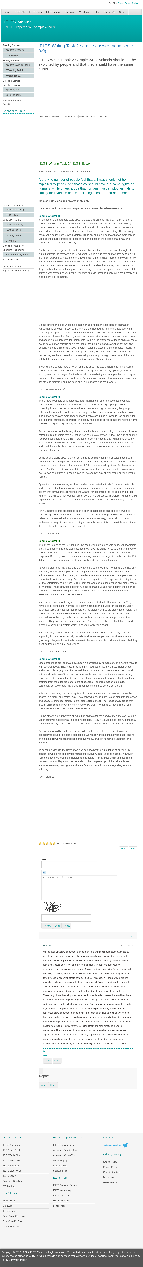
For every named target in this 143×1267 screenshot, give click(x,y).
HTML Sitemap (110, 1182)
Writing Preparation (12, 220)
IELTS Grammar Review (65, 1185)
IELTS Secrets (10, 1211)
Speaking (7, 104)
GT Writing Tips (61, 1160)
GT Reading (12, 55)
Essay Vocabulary (12, 266)
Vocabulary (84, 12)
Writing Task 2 (13, 76)
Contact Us (109, 12)
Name (43, 859)
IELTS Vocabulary (62, 1190)
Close (53, 1085)
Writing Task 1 (14, 230)
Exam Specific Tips (12, 1221)
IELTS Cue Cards (62, 1195)
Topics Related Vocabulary (16, 270)
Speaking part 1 (13, 89)
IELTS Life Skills (61, 1200)
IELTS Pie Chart (11, 1165)
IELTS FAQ (19, 12)
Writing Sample (11, 60)
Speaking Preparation (13, 250)
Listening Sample (11, 81)
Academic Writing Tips (64, 1155)
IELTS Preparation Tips (64, 1145)
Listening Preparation (13, 246)
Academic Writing (14, 224)
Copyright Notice (111, 1172)
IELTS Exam (35, 12)
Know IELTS (9, 1200)
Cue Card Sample (12, 100)
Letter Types (59, 1206)
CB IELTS (8, 1206)
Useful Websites (11, 1226)
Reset (127, 3)
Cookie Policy (110, 1162)
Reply (48, 1060)
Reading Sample (11, 45)
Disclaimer (108, 1177)
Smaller (135, 3)
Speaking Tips (60, 1171)
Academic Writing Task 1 (18, 65)
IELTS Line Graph (12, 1150)
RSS (133, 937)
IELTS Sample (53, 12)
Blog (97, 12)
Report (43, 1085)
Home (6, 12)
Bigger (120, 3)
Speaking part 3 (13, 95)
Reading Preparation (13, 205)
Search (122, 12)
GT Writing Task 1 (14, 70)
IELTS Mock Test (11, 259)
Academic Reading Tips (65, 1150)
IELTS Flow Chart (11, 1160)
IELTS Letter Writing (13, 1171)
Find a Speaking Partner (18, 254)
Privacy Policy (110, 1167)
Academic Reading (15, 50)
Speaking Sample (12, 85)
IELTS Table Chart (12, 1155)
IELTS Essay (9, 1176)
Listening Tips (60, 1165)
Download (70, 12)
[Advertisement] (18, 158)
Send (57, 926)
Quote (57, 1060)
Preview (47, 926)
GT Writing (11, 241)
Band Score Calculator (14, 1216)
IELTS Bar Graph (11, 1145)
